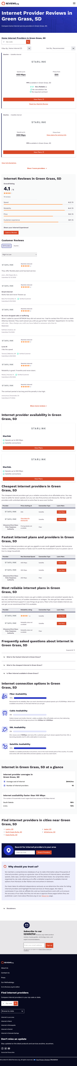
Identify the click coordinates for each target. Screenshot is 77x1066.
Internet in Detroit (6, 1029)
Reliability (7, 208)
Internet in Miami (6, 1021)
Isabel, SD (47, 829)
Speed (6, 202)
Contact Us (5, 973)
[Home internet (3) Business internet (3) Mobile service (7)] (19, 48)
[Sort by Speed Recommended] (63, 48)
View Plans (38, 99)
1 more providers (37, 168)
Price (6, 214)
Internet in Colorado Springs (10, 1033)
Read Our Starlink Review (38, 104)
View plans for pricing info (56, 135)
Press (3, 978)
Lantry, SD (9, 829)
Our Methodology (7, 982)
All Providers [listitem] (7, 246)
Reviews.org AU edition (12, 987)
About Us (45, 896)
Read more (5, 326)
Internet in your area (7, 1017)
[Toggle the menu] (74, 3)
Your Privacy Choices (43, 1060)
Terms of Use (4, 1052)
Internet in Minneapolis (8, 1025)
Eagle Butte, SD (11, 835)
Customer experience (12, 220)
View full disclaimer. (9, 163)
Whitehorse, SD (49, 832)
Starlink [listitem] (16, 246)
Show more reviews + (38, 406)
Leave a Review (11, 233)
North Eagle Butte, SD (14, 832)
